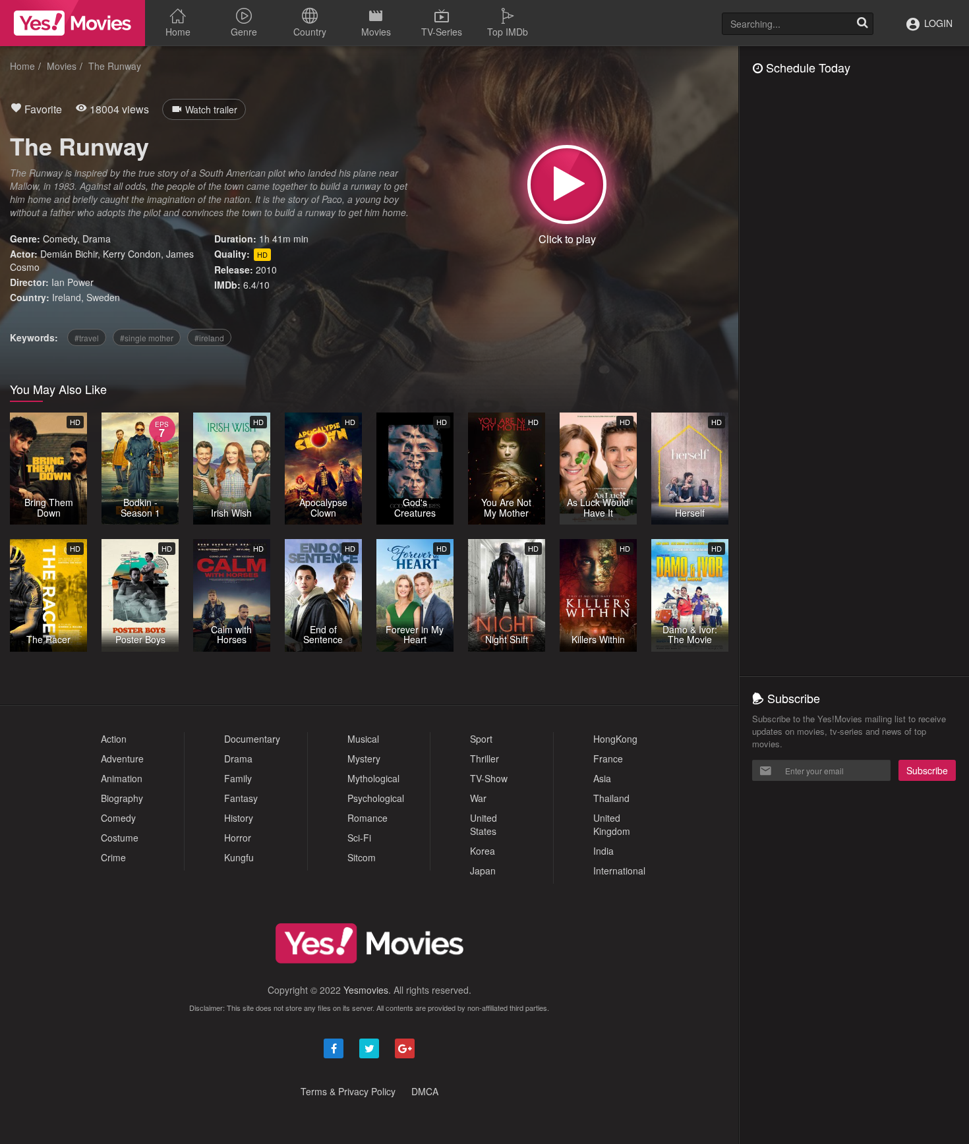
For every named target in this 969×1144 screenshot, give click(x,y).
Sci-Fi (359, 837)
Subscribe (927, 770)
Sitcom (361, 857)
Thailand (611, 798)
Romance (367, 817)
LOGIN (937, 23)
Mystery (363, 758)
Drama (96, 238)
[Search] (862, 24)
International (619, 870)
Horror (237, 837)
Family (238, 778)
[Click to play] (566, 184)
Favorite (42, 109)
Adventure (122, 758)
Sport (481, 738)
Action (114, 738)
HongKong (615, 738)
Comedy (60, 238)
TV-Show (489, 778)
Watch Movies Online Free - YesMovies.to (72, 23)
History (238, 817)
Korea (482, 850)
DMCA (424, 1091)
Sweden (103, 297)
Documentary (252, 738)
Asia (602, 778)
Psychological (375, 798)
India (603, 850)
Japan (483, 870)
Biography (122, 798)
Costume (119, 837)
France (608, 758)
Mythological (373, 778)
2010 (266, 269)
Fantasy (241, 798)
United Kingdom (611, 824)
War (478, 798)
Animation (121, 778)
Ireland (66, 297)
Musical (363, 738)
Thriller (484, 758)
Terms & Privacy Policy (348, 1091)
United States (483, 824)
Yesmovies (365, 989)
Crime (113, 857)
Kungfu (239, 857)
